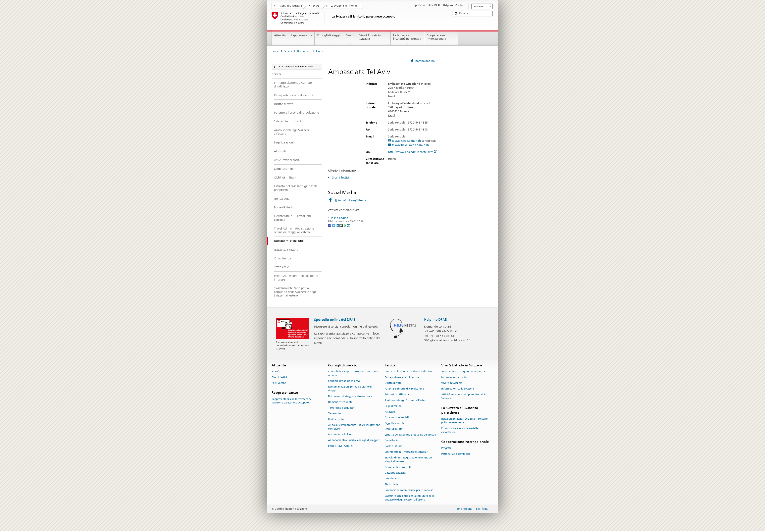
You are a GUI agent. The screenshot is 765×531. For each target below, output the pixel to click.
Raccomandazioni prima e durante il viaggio (350, 388)
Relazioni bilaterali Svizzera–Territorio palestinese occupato (464, 420)
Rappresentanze (301, 35)
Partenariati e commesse (455, 453)
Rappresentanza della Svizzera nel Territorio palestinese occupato (292, 401)
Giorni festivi (340, 177)
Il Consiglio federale (290, 5)
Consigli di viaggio (329, 35)
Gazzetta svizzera (395, 472)
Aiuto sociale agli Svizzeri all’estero (406, 400)
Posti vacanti (279, 383)
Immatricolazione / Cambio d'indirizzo (408, 371)
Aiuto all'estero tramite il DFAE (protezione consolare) (354, 426)
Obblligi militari (394, 428)
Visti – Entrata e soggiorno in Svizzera (463, 371)
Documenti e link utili (341, 434)
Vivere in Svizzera (451, 383)
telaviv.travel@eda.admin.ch (410, 144)
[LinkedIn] (337, 225)
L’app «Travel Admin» (340, 445)
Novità (276, 371)
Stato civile (391, 484)
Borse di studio (393, 446)
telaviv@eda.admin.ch (406, 140)
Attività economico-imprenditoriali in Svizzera (463, 396)
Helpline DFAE (435, 320)
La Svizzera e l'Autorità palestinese (407, 37)
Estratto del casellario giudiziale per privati (410, 434)
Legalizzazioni (393, 405)
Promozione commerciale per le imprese (409, 490)
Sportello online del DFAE (334, 320)
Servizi (350, 35)
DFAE (316, 5)
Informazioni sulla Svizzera (457, 388)
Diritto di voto (393, 383)
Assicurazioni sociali (397, 417)
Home (275, 51)
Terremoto (334, 413)
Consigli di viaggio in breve (344, 381)
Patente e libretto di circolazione (404, 388)
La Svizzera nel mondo (344, 5)
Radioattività (336, 419)
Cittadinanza (392, 478)
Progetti (446, 448)
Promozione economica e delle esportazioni (459, 430)
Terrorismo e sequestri (341, 407)
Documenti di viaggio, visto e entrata (350, 396)
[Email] (348, 225)
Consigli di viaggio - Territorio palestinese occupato (353, 373)
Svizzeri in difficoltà (397, 394)
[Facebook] (330, 225)
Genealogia (391, 440)
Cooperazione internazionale (436, 37)
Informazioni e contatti (455, 377)
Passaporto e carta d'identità (402, 377)
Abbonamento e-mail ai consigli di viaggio (353, 440)
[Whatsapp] (345, 225)
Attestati (390, 411)
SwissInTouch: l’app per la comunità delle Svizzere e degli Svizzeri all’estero (409, 497)
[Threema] (341, 225)
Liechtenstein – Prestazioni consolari (406, 451)
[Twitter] (334, 225)
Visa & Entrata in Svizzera (370, 37)
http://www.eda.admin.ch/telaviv (410, 151)
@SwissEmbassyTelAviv (350, 200)
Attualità (280, 35)
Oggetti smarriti (394, 423)
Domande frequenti (340, 401)
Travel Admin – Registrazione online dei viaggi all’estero (409, 459)
